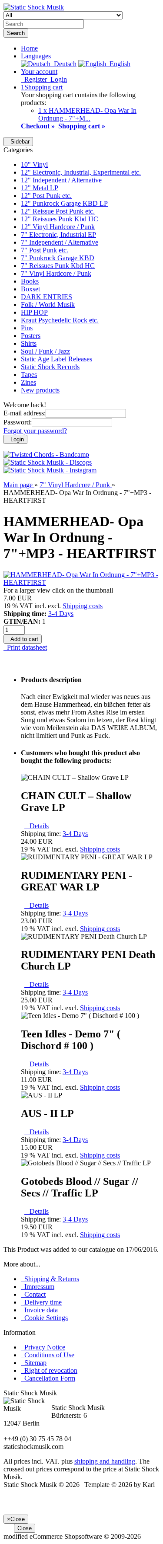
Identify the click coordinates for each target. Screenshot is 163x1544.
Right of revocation (49, 1370)
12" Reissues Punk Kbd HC (59, 219)
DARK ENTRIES (46, 296)
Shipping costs (83, 605)
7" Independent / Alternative (59, 242)
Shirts (29, 343)
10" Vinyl (34, 164)
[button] (36, 56)
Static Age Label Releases (56, 359)
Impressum (37, 1286)
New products (40, 390)
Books (30, 281)
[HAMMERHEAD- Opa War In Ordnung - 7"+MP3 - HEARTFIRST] (81, 582)
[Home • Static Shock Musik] (33, 7)
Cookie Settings (44, 1317)
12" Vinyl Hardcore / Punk (58, 226)
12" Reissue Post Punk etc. (58, 211)
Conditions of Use (47, 1355)
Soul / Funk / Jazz (45, 351)
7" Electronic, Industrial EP (58, 234)
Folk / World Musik (48, 304)
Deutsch (63, 63)
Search (16, 33)
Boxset (30, 289)
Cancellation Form (48, 1378)
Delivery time (41, 1302)
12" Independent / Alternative (61, 180)
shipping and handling (104, 1461)
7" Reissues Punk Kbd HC (58, 265)
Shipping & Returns (50, 1278)
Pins (27, 328)
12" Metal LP (39, 187)
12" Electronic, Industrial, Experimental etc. (81, 172)
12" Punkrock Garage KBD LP (64, 203)
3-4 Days (60, 613)
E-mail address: (24, 413)
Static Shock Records (50, 366)
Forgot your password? (35, 430)
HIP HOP (34, 312)
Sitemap (34, 1362)
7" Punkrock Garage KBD (57, 258)
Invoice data (39, 1310)
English (118, 63)
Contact (33, 1294)
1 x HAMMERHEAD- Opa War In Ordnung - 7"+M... (87, 114)
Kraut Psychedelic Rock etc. (60, 320)
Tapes (29, 374)
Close (24, 1528)
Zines (28, 382)
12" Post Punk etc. (46, 195)
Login (57, 79)
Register (34, 79)
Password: (17, 422)
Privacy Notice (43, 1347)
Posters (30, 335)
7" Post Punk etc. (44, 250)
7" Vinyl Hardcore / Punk (56, 273)
